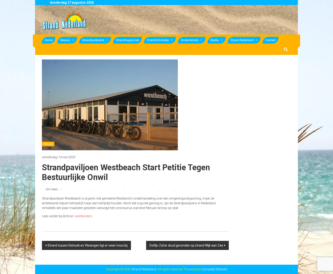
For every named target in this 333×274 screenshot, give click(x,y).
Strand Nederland (242, 40)
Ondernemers (189, 40)
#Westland (205, 189)
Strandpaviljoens (93, 40)
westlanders (83, 216)
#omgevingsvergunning (109, 189)
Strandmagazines (127, 40)
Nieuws (65, 40)
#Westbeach (166, 189)
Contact (270, 40)
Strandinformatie (158, 40)
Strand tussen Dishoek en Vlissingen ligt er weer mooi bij (88, 245)
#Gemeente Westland (80, 189)
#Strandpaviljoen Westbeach (141, 189)
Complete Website (214, 269)
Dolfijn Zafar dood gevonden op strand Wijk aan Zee (186, 245)
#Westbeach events (186, 189)
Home (49, 40)
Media (214, 40)
